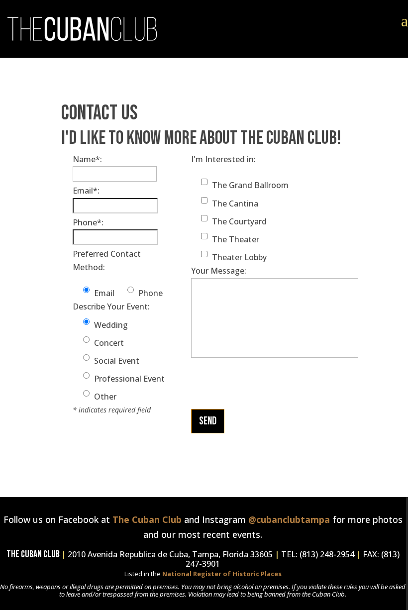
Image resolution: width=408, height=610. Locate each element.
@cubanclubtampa (289, 519)
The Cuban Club (147, 519)
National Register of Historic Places (222, 573)
